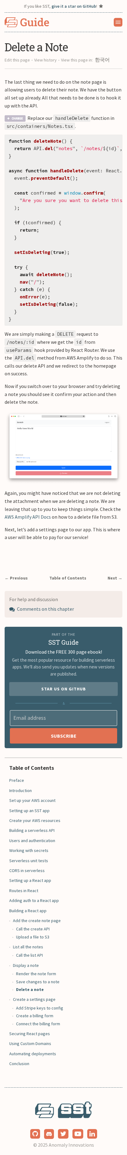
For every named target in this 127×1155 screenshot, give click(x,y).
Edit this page (17, 60)
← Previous (16, 578)
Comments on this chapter (45, 609)
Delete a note (30, 989)
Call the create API (33, 929)
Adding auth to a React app (34, 900)
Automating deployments (32, 1053)
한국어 (102, 60)
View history (45, 60)
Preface (16, 780)
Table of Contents (67, 578)
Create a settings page (34, 999)
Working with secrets (28, 850)
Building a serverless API (32, 830)
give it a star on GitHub (73, 6)
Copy (113, 141)
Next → (115, 578)
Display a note (26, 965)
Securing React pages (29, 1033)
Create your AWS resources (34, 820)
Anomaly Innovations (71, 1145)
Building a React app (28, 910)
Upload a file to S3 (32, 937)
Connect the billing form (38, 1023)
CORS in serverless (27, 870)
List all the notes (28, 947)
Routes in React (23, 890)
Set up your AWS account (32, 800)
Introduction (20, 790)
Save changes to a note (37, 981)
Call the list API (29, 955)
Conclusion (19, 1063)
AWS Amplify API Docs (28, 517)
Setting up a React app (30, 880)
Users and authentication (32, 840)
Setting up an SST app (29, 810)
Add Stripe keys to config (39, 1008)
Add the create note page (37, 920)
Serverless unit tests (28, 860)
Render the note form (36, 973)
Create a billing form (34, 1015)
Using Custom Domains (30, 1043)
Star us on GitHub (63, 689)
